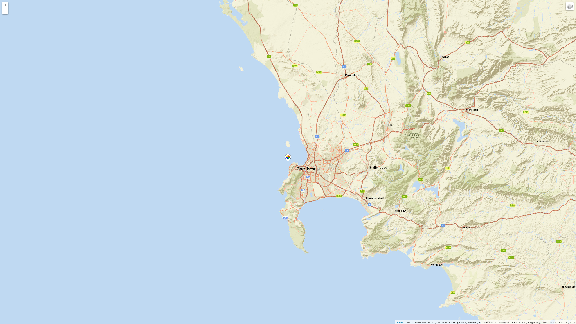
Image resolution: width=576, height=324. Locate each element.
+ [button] (5, 5)
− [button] (5, 11)
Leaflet (399, 322)
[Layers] (570, 6)
